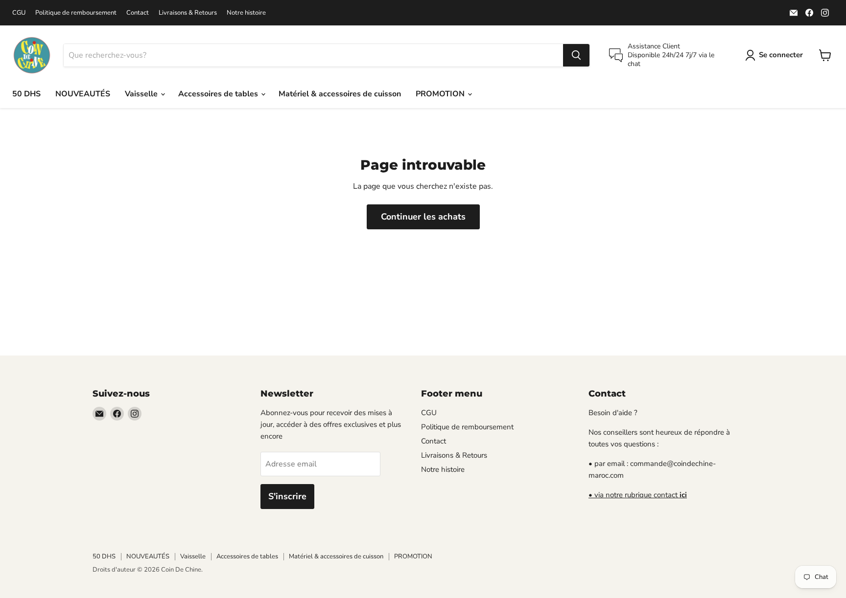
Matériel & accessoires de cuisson (340, 94)
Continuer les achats (423, 216)
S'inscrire (287, 496)
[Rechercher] (576, 55)
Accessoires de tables (219, 94)
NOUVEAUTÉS (82, 94)
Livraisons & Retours (188, 13)
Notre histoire (246, 13)
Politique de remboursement (76, 13)
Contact (137, 13)
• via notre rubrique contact (637, 495)
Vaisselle (142, 94)
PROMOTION (441, 94)
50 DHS (26, 94)
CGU (18, 13)
